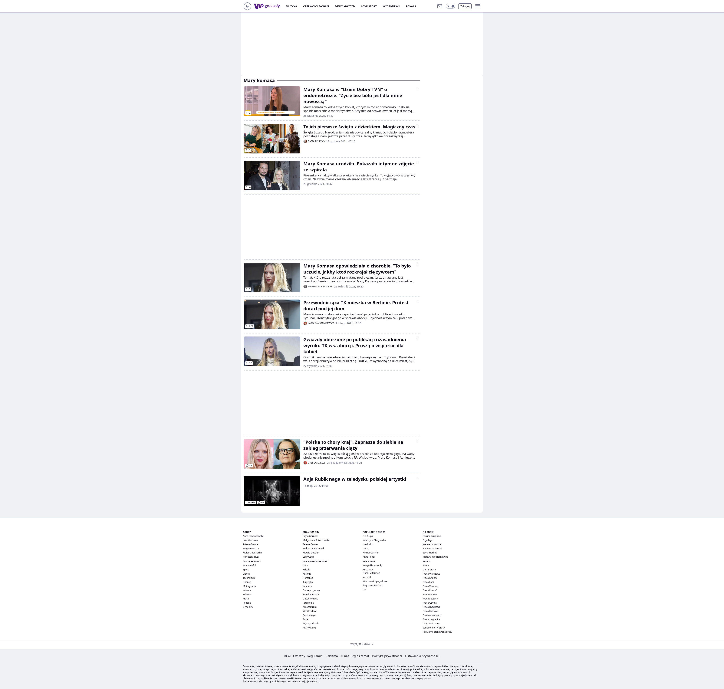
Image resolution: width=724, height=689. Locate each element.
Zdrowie (247, 594)
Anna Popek (369, 556)
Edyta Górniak (310, 536)
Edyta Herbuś (430, 552)
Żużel (305, 619)
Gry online (248, 607)
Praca (246, 598)
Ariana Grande (250, 544)
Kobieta (247, 590)
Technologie (249, 577)
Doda (365, 548)
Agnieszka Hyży (251, 556)
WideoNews (391, 6)
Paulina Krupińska (432, 536)
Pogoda (247, 602)
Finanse (247, 582)
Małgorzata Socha (252, 552)
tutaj (315, 681)
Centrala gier (310, 615)
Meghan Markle (251, 548)
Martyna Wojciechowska (435, 556)
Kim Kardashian (371, 552)
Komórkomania (311, 594)
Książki (306, 569)
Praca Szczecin (430, 598)
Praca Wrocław (430, 586)
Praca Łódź (428, 582)
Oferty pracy (429, 569)
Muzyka (291, 6)
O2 (364, 589)
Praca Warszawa (431, 573)
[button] (450, 6)
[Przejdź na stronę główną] (247, 9)
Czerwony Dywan (316, 6)
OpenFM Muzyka (371, 573)
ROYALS (411, 6)
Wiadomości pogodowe (375, 581)
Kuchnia (307, 573)
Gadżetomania (310, 598)
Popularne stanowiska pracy (437, 631)
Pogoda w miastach (373, 585)
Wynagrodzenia (311, 623)
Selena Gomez (310, 544)
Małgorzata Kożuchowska (316, 540)
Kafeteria (307, 586)
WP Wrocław (309, 611)
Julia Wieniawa (250, 540)
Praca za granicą (431, 619)
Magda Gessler (311, 552)
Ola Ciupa (368, 536)
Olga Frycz (428, 540)
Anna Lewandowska (253, 536)
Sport (245, 569)
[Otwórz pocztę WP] (440, 6)
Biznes (246, 573)
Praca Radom (430, 594)
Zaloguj (465, 6)
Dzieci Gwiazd (345, 6)
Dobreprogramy (311, 590)
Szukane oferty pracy (434, 627)
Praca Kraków (430, 577)
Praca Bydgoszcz (431, 607)
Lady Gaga (308, 556)
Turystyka (308, 582)
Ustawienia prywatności (421, 656)
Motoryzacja (249, 586)
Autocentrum (310, 607)
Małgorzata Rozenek (313, 548)
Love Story (369, 6)
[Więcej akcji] (418, 88)
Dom (305, 565)
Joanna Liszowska (432, 544)
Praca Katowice (431, 611)
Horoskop (308, 577)
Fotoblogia (308, 602)
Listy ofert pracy (431, 623)
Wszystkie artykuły (372, 565)
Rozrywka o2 (309, 627)
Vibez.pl (367, 577)
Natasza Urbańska (432, 548)
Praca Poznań (430, 590)
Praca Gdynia (430, 602)
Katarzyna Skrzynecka (374, 540)
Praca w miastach (432, 615)
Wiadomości (249, 565)
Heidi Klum (368, 544)
